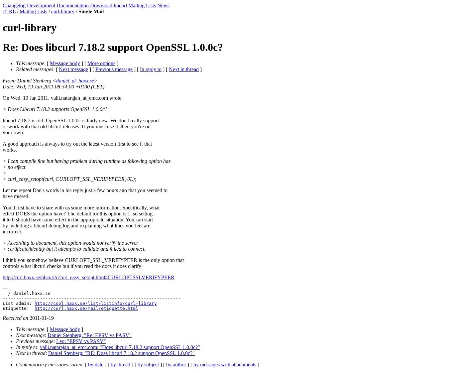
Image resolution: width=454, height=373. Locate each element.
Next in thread (184, 69)
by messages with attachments (224, 364)
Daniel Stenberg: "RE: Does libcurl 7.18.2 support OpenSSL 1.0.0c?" (121, 353)
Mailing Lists (142, 5)
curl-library (62, 11)
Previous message (114, 69)
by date (95, 364)
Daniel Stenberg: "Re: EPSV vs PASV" (90, 335)
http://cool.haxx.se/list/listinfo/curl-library (96, 303)
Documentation (73, 5)
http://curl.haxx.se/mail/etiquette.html (86, 308)
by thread (120, 364)
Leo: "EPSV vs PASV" (81, 341)
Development (41, 5)
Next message (73, 69)
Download (101, 5)
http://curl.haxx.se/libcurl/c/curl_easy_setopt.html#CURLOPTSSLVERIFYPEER (88, 277)
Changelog (14, 5)
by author (176, 364)
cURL (9, 11)
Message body (65, 63)
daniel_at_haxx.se (75, 80)
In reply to (151, 69)
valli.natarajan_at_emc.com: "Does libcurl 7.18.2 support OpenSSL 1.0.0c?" (120, 347)
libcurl (120, 5)
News (163, 5)
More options (101, 63)
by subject (148, 364)
